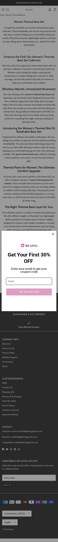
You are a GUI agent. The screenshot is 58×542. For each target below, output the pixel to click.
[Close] (53, 234)
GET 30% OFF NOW (29, 292)
